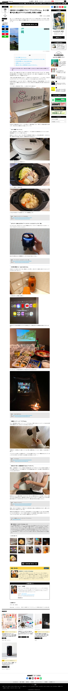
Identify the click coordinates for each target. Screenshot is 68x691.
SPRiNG (37, 686)
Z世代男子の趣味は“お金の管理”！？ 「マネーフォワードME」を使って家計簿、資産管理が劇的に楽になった (41, 635)
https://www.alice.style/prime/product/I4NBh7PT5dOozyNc (22, 415)
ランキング (41, 1)
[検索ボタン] (65, 1)
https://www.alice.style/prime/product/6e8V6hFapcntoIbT (22, 217)
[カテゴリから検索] (58, 119)
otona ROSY (33, 686)
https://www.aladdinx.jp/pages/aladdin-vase (22, 416)
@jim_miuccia (24, 593)
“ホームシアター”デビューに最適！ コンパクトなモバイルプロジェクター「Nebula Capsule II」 (9, 664)
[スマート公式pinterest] (60, 7)
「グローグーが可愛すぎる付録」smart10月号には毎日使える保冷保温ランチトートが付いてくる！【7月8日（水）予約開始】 (62, 64)
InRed (9, 686)
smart (51, 686)
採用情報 (32, 681)
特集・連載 (64, 3)
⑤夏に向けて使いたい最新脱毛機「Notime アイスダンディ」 (26, 65)
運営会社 (27, 681)
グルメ (37, 3)
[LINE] (5, 37)
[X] (5, 29)
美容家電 (16, 604)
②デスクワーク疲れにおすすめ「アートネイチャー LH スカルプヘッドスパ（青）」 (30, 59)
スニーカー (29, 3)
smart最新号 (31, 1)
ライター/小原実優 (46, 15)
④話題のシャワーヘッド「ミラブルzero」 (23, 63)
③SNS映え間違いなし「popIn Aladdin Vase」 (23, 61)
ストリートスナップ (48, 1)
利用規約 (46, 681)
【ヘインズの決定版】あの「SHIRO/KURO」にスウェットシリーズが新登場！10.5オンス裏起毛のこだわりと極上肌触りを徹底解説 (61, 71)
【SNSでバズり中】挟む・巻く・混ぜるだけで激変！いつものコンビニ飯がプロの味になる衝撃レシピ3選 (30, 69)
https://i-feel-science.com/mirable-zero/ (21, 461)
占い (32, 3)
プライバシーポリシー (39, 681)
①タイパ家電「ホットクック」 (21, 57)
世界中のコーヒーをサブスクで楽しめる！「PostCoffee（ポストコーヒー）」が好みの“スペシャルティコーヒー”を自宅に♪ (25, 633)
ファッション (21, 3)
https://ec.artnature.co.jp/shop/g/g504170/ (22, 262)
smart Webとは (15, 681)
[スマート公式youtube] (63, 7)
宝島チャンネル (4, 686)
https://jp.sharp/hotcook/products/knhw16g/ (22, 218)
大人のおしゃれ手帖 (14, 686)
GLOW (45, 686)
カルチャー (45, 3)
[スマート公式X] (55, 7)
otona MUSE (41, 686)
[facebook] (5, 27)
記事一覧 (36, 1)
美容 (25, 3)
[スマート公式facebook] (52, 7)
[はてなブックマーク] (5, 32)
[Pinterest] (5, 34)
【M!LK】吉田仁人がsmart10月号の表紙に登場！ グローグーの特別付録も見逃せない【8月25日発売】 (61, 90)
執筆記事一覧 (20, 597)
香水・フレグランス (7, 640)
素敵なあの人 (25, 686)
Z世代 (11, 604)
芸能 (34, 3)
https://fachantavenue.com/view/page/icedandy (23, 505)
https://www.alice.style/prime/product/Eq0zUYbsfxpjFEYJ (22, 459)
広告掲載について (52, 681)
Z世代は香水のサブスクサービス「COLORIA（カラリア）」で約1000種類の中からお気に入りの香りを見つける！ (9, 635)
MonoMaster (55, 686)
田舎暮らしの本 (60, 686)
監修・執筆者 (22, 681)
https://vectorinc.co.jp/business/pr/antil (27, 594)
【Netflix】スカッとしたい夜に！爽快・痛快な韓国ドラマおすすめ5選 (61, 84)
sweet (18, 686)
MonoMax (48, 686)
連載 (2, 20)
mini (21, 686)
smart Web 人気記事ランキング (58, 95)
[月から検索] (58, 122)
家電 (13, 604)
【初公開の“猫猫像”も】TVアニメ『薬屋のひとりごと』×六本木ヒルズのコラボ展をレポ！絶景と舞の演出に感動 (61, 77)
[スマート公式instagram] (57, 7)
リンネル (29, 686)
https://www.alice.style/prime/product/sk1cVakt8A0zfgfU (22, 503)
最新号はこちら (58, 37)
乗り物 (41, 3)
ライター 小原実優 (21, 586)
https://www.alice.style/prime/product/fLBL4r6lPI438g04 (22, 261)
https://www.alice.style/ (17, 519)
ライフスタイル (50, 3)
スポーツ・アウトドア (57, 3)
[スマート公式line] (65, 7)
